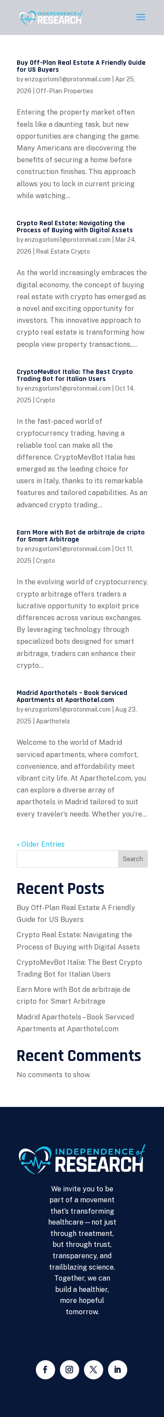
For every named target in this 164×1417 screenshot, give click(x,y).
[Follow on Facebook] (45, 1369)
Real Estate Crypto (63, 251)
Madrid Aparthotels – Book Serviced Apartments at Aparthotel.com (72, 696)
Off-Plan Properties (64, 90)
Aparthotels (53, 721)
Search (133, 858)
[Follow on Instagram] (69, 1369)
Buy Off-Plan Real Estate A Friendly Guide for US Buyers (81, 66)
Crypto (45, 400)
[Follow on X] (93, 1369)
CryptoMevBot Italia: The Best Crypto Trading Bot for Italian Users (75, 375)
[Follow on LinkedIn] (117, 1369)
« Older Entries (41, 844)
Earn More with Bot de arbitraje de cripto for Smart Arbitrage (81, 536)
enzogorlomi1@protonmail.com (67, 79)
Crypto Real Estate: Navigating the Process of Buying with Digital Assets (75, 227)
